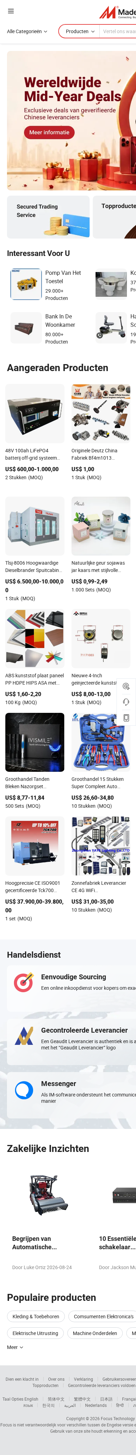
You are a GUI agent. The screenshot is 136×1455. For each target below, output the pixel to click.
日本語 (106, 1399)
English (31, 1399)
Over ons (56, 1379)
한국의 (48, 1405)
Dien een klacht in (22, 1379)
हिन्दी (120, 1405)
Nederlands (96, 1405)
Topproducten (45, 1385)
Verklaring (83, 1379)
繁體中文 (82, 1399)
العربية (70, 1405)
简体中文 (56, 1399)
